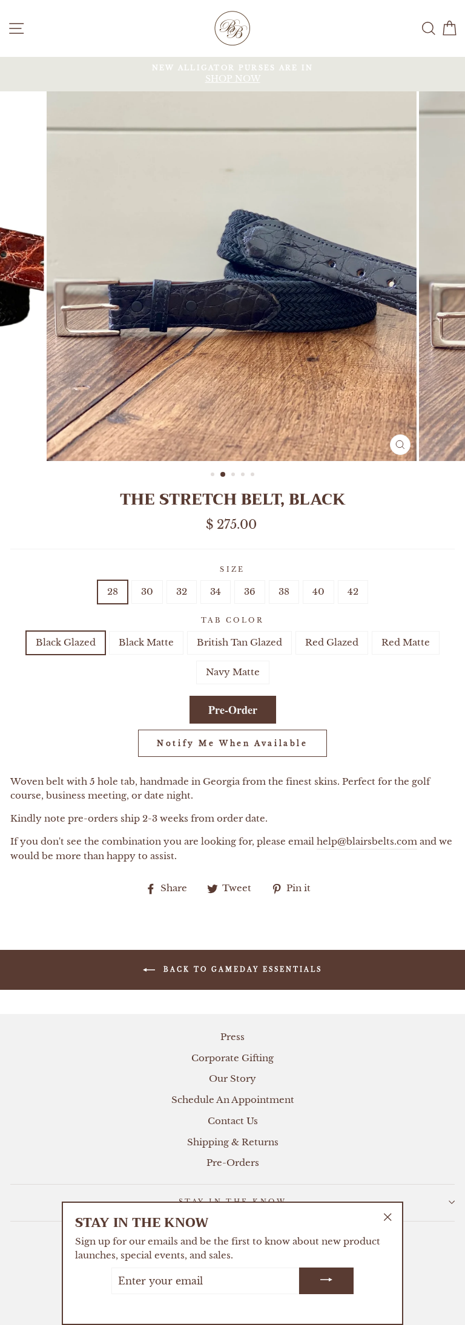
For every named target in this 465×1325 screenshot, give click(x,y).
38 (284, 591)
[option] (232, 74)
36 (250, 591)
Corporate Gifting (232, 1058)
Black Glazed (66, 642)
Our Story (232, 1078)
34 (215, 591)
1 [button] (214, 476)
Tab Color (232, 620)
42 (353, 591)
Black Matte (146, 642)
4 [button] (244, 476)
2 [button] (223, 475)
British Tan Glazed (239, 642)
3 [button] (234, 476)
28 (112, 591)
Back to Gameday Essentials (241, 969)
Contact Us (233, 1121)
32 (181, 591)
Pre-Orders (232, 1162)
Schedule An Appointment (232, 1099)
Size (232, 569)
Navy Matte (233, 672)
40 (318, 591)
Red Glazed (331, 642)
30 (147, 591)
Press (232, 1036)
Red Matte (405, 642)
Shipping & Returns (233, 1142)
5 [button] (254, 476)
